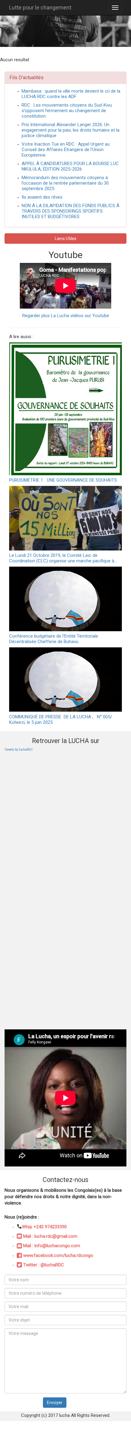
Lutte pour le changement (40, 7)
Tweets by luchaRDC (19, 749)
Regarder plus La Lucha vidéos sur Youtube (65, 315)
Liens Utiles (65, 238)
